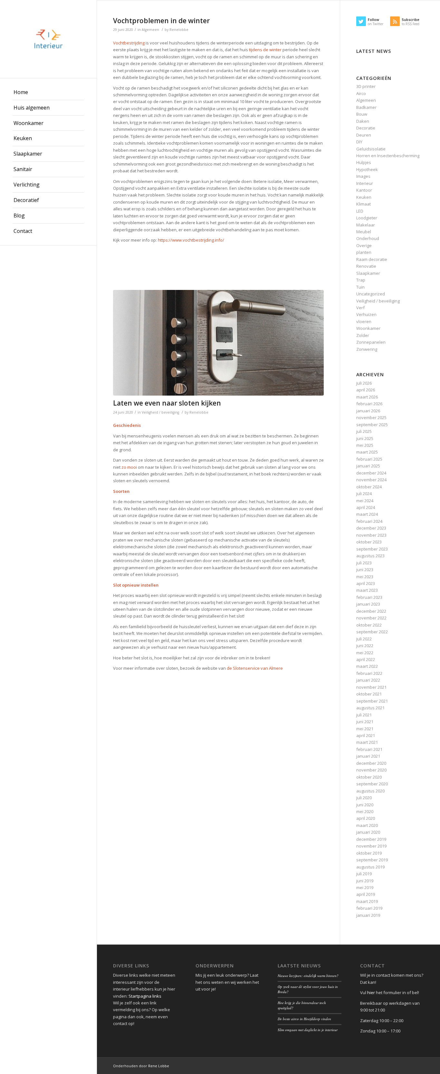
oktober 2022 (369, 625)
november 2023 (371, 535)
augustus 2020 (370, 791)
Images (363, 176)
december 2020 (371, 763)
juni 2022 (364, 645)
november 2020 (371, 770)
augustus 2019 (370, 867)
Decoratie (365, 128)
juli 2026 (364, 383)
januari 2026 (368, 411)
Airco (361, 93)
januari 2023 (368, 604)
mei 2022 (364, 653)
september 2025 (372, 424)
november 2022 (371, 618)
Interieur (364, 183)
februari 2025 (369, 459)
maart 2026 (367, 397)
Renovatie (366, 266)
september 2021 (372, 701)
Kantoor (364, 190)
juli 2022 (364, 639)
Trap (360, 280)
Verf (360, 308)
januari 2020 (368, 832)
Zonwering (366, 349)
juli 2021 (364, 715)
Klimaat (363, 204)
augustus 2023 (370, 556)
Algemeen (150, 29)
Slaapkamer (368, 273)
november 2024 (371, 480)
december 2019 (371, 839)
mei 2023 (364, 577)
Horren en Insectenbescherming (387, 155)
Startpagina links (145, 996)
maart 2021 (367, 742)
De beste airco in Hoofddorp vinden (304, 1018)
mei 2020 (364, 811)
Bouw (361, 114)
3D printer (366, 86)
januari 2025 (368, 466)
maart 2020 (367, 825)
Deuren (363, 135)
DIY (359, 142)
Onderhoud (367, 238)
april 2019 (365, 894)
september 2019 (372, 860)
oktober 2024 (369, 487)
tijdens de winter (265, 50)
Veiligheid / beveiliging (160, 412)
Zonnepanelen (371, 342)
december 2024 (371, 473)
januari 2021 (368, 756)
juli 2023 (364, 563)
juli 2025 (364, 431)
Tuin (360, 287)
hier (371, 992)
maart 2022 (367, 666)
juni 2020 (364, 805)
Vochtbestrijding (129, 43)
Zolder (362, 335)
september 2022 (372, 632)
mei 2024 (364, 500)
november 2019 (371, 846)
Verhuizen (366, 314)
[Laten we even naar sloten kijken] (218, 343)
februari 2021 (369, 749)
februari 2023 (369, 597)
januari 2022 (368, 680)
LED (359, 211)
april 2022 (365, 659)
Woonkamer (368, 328)
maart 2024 (367, 514)
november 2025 (371, 417)
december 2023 (371, 528)
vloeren (363, 321)
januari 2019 (368, 915)
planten (363, 252)
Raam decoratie (371, 259)
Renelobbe (178, 29)
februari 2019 (369, 908)
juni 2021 (364, 721)
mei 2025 (364, 445)
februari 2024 (369, 521)
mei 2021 (364, 729)
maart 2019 (367, 901)
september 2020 (372, 784)
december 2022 (371, 611)
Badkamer (366, 107)
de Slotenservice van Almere (255, 668)
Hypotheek (367, 169)
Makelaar (365, 225)
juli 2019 (364, 874)
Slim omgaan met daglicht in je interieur (308, 1029)
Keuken (363, 197)
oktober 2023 (369, 542)
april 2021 (365, 735)
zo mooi (129, 467)
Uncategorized (370, 294)
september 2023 (372, 549)
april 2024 (365, 507)
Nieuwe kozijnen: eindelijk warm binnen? (308, 975)
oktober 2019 (369, 853)
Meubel (363, 232)
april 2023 (365, 583)
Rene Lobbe (158, 1065)
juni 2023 (364, 569)
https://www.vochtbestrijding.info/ (191, 240)
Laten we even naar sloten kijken (167, 403)
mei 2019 (364, 887)
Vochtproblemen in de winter (161, 20)
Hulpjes (363, 162)
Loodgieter (366, 218)
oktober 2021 (369, 694)
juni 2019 (364, 881)
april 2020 (365, 818)
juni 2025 (364, 438)
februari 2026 (369, 404)
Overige (364, 245)
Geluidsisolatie (371, 149)
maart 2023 (367, 590)
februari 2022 (369, 673)
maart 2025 (367, 452)
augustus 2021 (370, 708)
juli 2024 (364, 493)
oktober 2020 (369, 777)
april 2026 (365, 390)
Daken (362, 121)
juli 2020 (364, 798)
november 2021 (371, 687)
